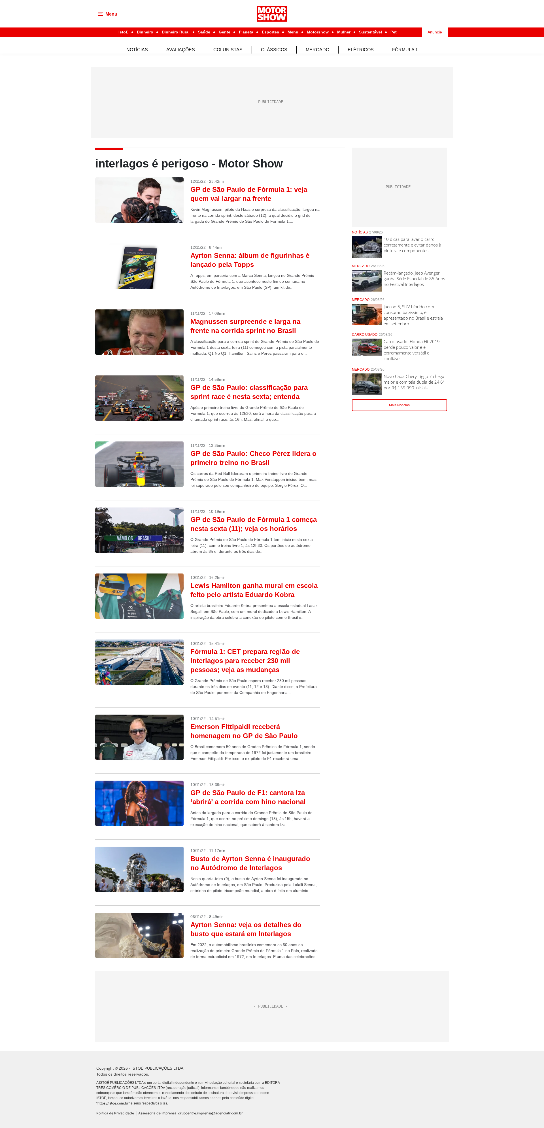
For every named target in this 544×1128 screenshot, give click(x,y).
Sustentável (370, 32)
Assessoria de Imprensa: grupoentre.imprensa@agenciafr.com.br (190, 1113)
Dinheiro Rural (176, 32)
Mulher (343, 32)
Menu (293, 32)
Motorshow (318, 32)
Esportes (270, 32)
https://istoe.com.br (113, 1103)
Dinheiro (145, 32)
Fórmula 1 (405, 49)
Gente (224, 32)
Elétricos (361, 49)
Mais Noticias (399, 405)
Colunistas (228, 49)
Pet (393, 32)
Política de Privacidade (115, 1113)
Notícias (137, 49)
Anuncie (435, 32)
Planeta (246, 32)
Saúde (204, 32)
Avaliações (180, 49)
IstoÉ (123, 32)
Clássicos (274, 49)
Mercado (317, 49)
